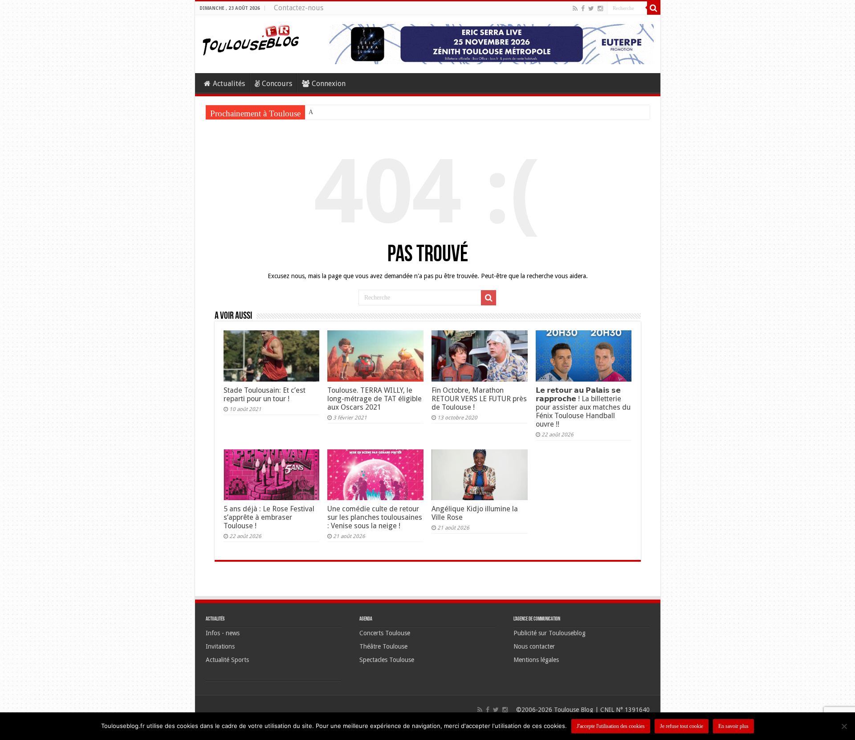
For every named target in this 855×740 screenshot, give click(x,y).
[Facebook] (583, 8)
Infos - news (223, 633)
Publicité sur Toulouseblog (549, 633)
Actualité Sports (227, 659)
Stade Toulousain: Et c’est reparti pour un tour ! (264, 394)
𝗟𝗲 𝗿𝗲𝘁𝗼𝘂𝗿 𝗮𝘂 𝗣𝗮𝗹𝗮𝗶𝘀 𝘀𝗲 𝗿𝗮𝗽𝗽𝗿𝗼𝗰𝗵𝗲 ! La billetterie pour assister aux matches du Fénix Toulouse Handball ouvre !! (583, 407)
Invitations (220, 646)
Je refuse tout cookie (681, 726)
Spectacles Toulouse (386, 659)
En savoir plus (733, 726)
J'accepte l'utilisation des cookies (611, 726)
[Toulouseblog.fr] (251, 38)
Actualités (229, 83)
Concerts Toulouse (384, 633)
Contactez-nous (298, 8)
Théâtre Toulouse (383, 646)
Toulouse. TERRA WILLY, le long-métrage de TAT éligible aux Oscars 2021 (374, 398)
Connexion (329, 83)
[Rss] (575, 8)
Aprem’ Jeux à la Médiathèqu (346, 112)
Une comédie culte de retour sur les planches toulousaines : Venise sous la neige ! (374, 517)
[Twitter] (591, 8)
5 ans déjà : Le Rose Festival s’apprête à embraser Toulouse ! (269, 517)
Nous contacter (534, 646)
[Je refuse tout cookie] (843, 726)
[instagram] (600, 8)
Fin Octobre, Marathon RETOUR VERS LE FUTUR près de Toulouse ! (479, 398)
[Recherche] (653, 8)
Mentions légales (536, 659)
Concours (277, 83)
